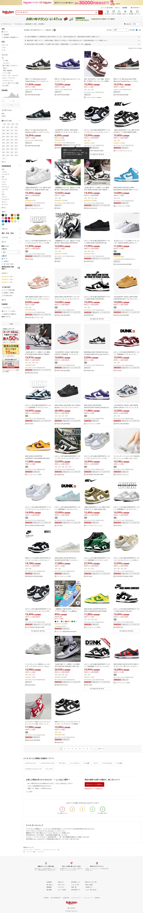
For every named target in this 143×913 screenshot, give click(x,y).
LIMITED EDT (90, 261)
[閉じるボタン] (139, 36)
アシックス (49, 769)
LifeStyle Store (90, 370)
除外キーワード (6, 316)
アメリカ (4, 179)
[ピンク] (3, 218)
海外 (7, 246)
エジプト (4, 184)
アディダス (62, 763)
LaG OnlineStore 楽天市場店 (123, 264)
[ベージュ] (15, 215)
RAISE (58, 208)
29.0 (12, 149)
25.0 (12, 143)
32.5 (7, 155)
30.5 (7, 152)
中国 (3, 169)
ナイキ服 (119, 763)
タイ (3, 192)
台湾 (3, 194)
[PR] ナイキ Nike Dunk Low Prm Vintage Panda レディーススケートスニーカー (37, 81)
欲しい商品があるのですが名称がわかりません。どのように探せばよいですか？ (50, 783)
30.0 (3, 152)
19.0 (12, 133)
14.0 (12, 127)
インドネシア (5, 174)
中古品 (3, 116)
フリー (4, 158)
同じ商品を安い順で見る (97, 154)
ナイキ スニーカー (30, 763)
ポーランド (5, 204)
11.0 (17, 124)
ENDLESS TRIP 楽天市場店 (35, 576)
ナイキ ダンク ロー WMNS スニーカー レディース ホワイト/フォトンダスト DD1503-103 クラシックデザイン (37, 666)
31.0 (12, 152)
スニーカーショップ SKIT (122, 206)
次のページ (101, 748)
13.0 (7, 127)
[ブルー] (3, 221)
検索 (11, 105)
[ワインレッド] (6, 218)
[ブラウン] (12, 215)
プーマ (95, 763)
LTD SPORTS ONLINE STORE (94, 150)
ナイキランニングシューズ (33, 769)
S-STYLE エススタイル (122, 474)
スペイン (4, 197)
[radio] (2, 32)
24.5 (7, 143)
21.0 (12, 136)
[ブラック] (3, 215)
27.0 (12, 146)
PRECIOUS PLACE (91, 208)
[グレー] (6, 215)
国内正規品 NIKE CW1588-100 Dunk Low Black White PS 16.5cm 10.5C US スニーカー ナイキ (96, 354)
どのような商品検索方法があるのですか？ (40, 786)
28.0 (3, 149)
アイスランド (5, 187)
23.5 (16, 140)
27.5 (16, 146)
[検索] (101, 12)
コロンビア (5, 189)
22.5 (7, 140)
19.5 (16, 133)
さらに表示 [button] (5, 85)
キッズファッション (49, 849)
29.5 (16, 149)
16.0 (3, 130)
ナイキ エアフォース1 (47, 763)
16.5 (7, 130)
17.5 (16, 130)
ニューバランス (74, 763)
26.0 (3, 146)
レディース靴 (31, 852)
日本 (3, 177)
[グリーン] (18, 218)
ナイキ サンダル (107, 763)
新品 (3, 113)
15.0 (16, 127)
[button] (135, 8)
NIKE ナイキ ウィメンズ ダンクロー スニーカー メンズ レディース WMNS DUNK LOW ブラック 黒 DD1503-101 (67, 724)
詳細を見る (88, 44)
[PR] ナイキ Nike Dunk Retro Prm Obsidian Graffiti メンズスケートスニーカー (38, 132)
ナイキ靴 (86, 763)
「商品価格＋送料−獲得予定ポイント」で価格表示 (37, 30)
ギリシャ (4, 202)
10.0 (8, 124)
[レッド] (9, 218)
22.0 (3, 140)
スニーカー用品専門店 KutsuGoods (66, 631)
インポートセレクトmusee (93, 97)
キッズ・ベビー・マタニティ (32, 849)
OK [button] (86, 153)
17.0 (12, 130)
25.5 (16, 143)
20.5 (7, 136)
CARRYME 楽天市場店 (33, 94)
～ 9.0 (4, 124)
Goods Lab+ (60, 742)
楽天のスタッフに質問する (94, 784)
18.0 (3, 133)
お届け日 (4, 256)
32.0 (3, 155)
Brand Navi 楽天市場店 (33, 740)
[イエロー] (15, 218)
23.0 (12, 140)
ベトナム (4, 172)
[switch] (18, 268)
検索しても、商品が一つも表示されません (40, 788)
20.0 (3, 136)
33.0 (12, 155)
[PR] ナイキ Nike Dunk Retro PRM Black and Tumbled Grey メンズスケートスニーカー (126, 81)
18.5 (7, 133)
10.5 (13, 124)
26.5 (7, 146)
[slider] (2, 97)
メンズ (3, 47)
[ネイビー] (6, 221)
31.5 (16, 152)
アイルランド (5, 199)
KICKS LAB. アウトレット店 (35, 317)
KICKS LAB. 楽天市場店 (63, 315)
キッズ (3, 50)
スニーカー (41, 852)
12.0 (3, 127)
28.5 (7, 149)
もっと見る (29, 791)
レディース (5, 45)
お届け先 (4, 249)
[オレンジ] (12, 218)
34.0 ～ (17, 155)
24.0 (3, 143)
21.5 (16, 136)
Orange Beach (31, 685)
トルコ (3, 182)
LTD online (30, 259)
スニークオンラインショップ (123, 150)
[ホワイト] (9, 215)
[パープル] (9, 221)
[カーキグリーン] (18, 215)
